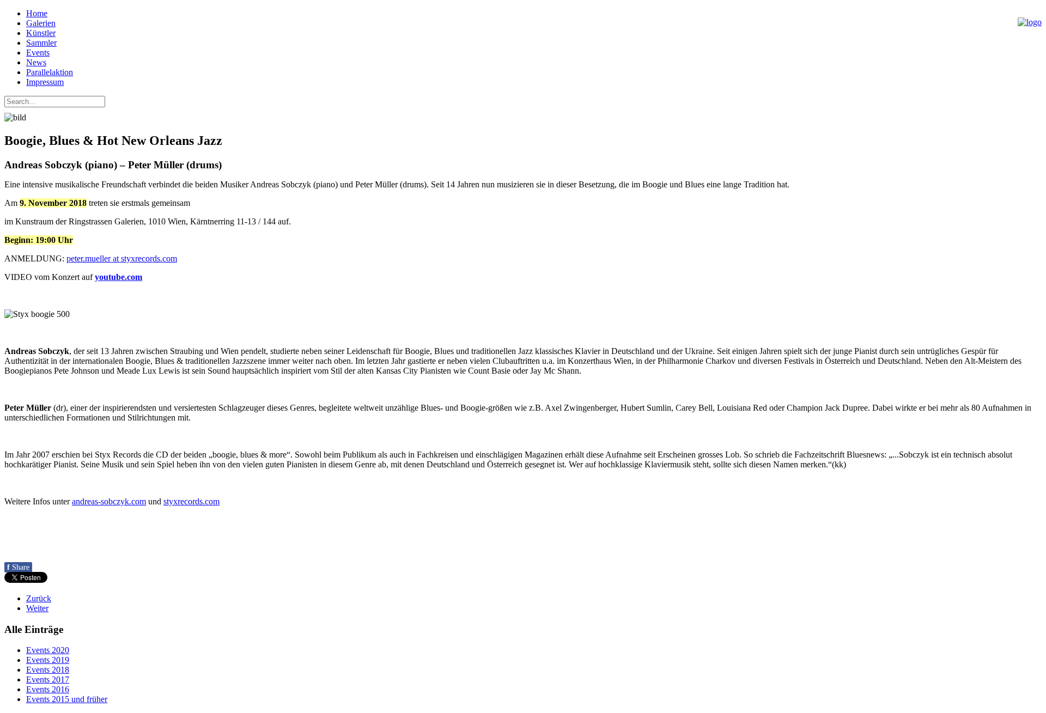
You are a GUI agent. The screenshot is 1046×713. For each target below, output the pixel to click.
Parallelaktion (49, 72)
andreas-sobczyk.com (109, 501)
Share (18, 567)
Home (36, 13)
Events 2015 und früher (66, 699)
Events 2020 (47, 650)
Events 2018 (47, 669)
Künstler (41, 33)
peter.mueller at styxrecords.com (121, 258)
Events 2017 (47, 679)
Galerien (41, 23)
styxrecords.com (191, 501)
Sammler (41, 42)
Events (38, 52)
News (36, 62)
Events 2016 (47, 689)
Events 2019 (47, 660)
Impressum (45, 82)
